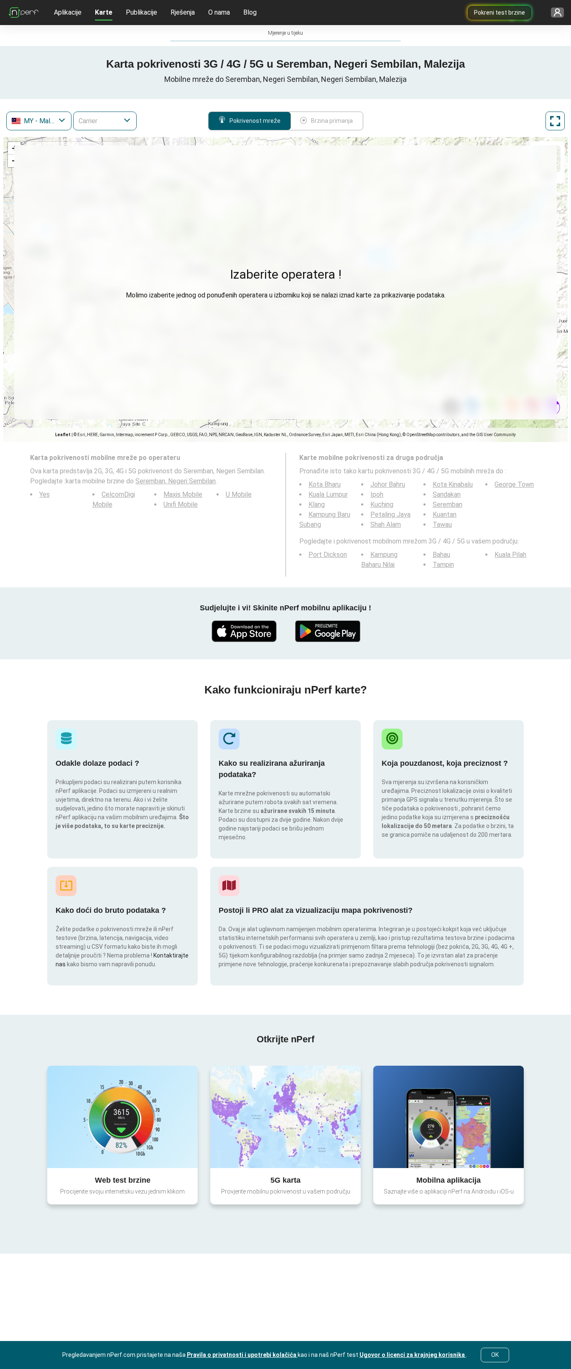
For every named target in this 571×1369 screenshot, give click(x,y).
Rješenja (183, 12)
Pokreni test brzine (499, 12)
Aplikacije (68, 12)
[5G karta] (285, 1117)
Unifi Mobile (180, 504)
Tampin (443, 565)
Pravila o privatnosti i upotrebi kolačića (242, 1354)
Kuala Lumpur (328, 494)
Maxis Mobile (182, 494)
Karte (103, 12)
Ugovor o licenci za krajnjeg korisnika (412, 1354)
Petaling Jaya (390, 514)
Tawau (442, 524)
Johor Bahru (387, 484)
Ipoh (376, 494)
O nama (219, 12)
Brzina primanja (332, 120)
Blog (250, 12)
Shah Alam (385, 524)
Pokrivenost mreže (254, 120)
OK (495, 1354)
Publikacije (141, 12)
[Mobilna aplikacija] (448, 1117)
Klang (316, 504)
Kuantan (444, 514)
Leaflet (63, 434)
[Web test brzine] (122, 1117)
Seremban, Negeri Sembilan (175, 481)
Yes (44, 494)
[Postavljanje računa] (554, 12)
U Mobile (239, 494)
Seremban (447, 504)
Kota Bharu (324, 484)
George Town (514, 484)
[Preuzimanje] (243, 631)
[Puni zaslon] (555, 121)
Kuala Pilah (510, 555)
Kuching (381, 504)
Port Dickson (327, 555)
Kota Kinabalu (453, 484)
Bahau (441, 555)
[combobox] (38, 121)
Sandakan (447, 494)
